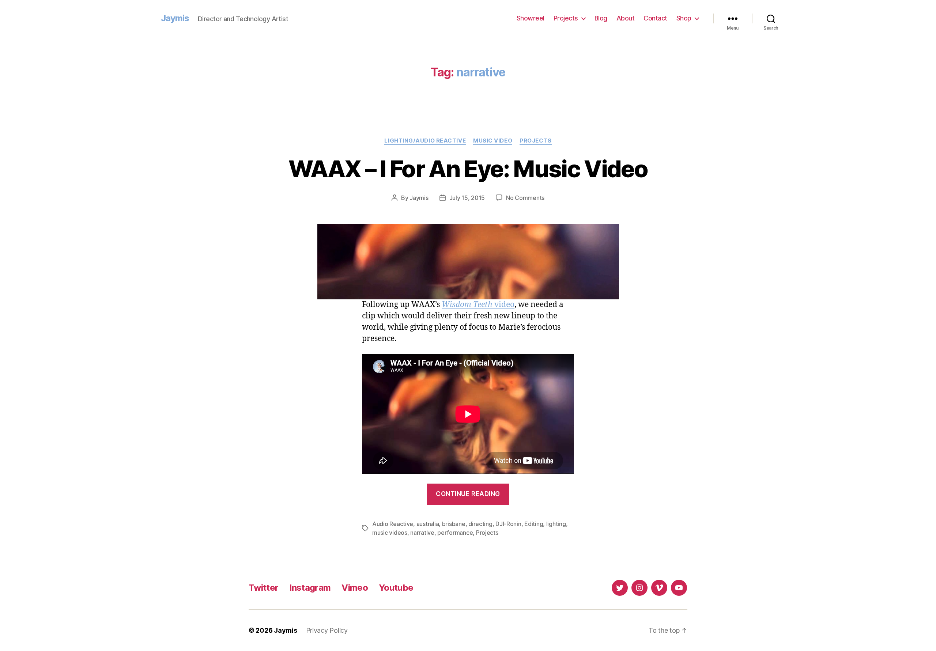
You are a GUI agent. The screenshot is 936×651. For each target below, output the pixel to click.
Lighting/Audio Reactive (425, 140)
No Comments (525, 197)
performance (455, 532)
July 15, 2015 (467, 197)
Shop (683, 18)
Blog (601, 18)
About (625, 18)
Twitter (263, 587)
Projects (566, 18)
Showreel (530, 18)
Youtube (396, 587)
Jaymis (175, 18)
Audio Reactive (392, 523)
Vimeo (354, 587)
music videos (389, 532)
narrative (422, 532)
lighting (556, 523)
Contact (655, 18)
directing (480, 523)
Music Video (492, 140)
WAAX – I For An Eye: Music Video (468, 169)
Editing (533, 523)
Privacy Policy (327, 630)
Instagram (310, 587)
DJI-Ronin (508, 523)
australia (427, 523)
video (478, 305)
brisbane (453, 523)
